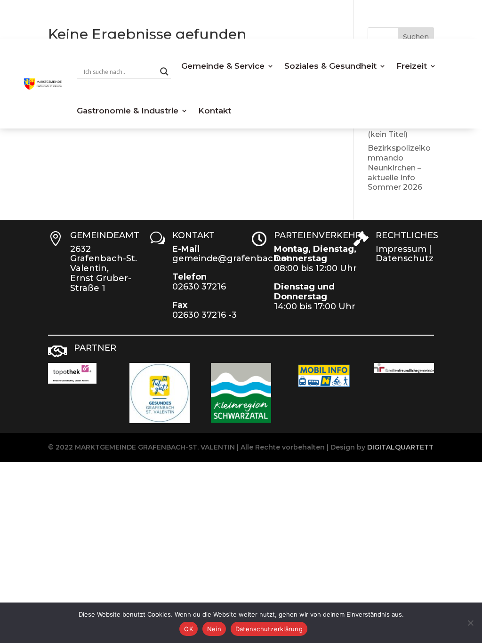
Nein (214, 629)
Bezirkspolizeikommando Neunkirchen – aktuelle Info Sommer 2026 (399, 168)
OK (188, 629)
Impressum (401, 249)
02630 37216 (199, 286)
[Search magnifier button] (164, 71)
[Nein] (470, 622)
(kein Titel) (388, 134)
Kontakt (214, 110)
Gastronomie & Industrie (127, 110)
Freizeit (411, 66)
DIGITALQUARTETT (400, 447)
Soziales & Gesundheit (330, 66)
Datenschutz (405, 258)
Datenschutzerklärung (269, 629)
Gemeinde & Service (223, 66)
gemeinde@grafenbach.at (231, 258)
